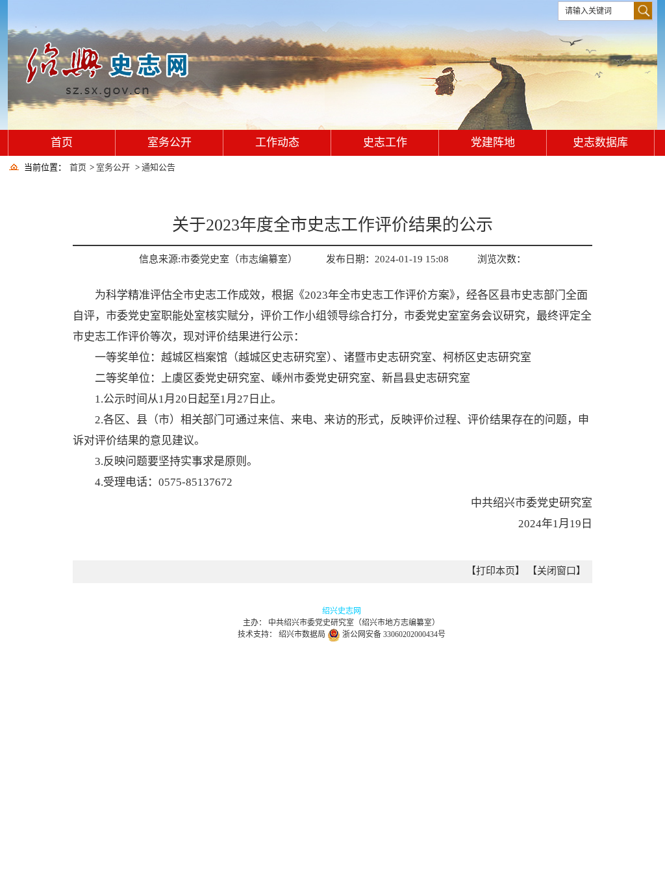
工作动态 (277, 142)
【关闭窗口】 (556, 571)
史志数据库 (600, 142)
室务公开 (169, 142)
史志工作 (385, 142)
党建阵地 (493, 142)
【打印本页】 (496, 571)
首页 (62, 142)
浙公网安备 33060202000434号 (393, 634)
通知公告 (158, 167)
